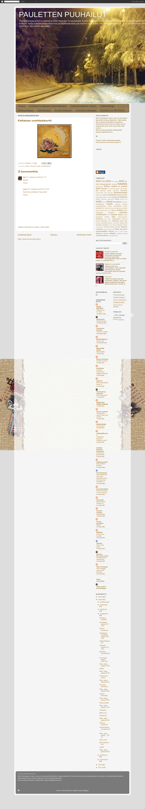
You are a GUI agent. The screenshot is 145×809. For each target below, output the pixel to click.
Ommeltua (123, 212)
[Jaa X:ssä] (46, 163)
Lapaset (124, 204)
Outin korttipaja (102, 567)
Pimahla (99, 543)
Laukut (125, 206)
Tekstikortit (99, 225)
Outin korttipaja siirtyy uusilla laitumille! (101, 570)
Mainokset (107, 208)
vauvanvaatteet (101, 231)
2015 (121, 181)
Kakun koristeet (107, 197)
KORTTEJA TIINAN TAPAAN (102, 403)
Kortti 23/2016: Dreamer (100, 464)
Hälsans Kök (99, 195)
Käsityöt (109, 204)
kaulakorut (123, 197)
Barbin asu (103, 713)
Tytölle (101, 747)
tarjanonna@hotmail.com (52, 780)
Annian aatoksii (102, 411)
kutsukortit (124, 202)
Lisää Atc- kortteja (102, 332)
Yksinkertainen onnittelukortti (104, 729)
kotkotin (99, 381)
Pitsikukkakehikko (122, 217)
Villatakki (105, 233)
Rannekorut (116, 219)
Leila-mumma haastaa (117, 305)
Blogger (86, 790)
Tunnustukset (99, 227)
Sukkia (101, 668)
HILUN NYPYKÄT (99, 307)
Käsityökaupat (44, 110)
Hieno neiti (103, 740)
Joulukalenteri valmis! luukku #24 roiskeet (102, 415)
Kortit (38, 166)
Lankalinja (117, 204)
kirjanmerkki (111, 199)
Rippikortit (98, 221)
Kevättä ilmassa (101, 321)
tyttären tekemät (115, 227)
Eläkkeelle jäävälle (105, 190)
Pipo (113, 217)
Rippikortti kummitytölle (112, 264)
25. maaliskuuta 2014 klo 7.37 (36, 177)
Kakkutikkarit (99, 197)
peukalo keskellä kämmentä (100, 449)
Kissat (117, 199)
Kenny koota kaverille (100, 535)
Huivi (105, 192)
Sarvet (109, 221)
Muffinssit (124, 208)
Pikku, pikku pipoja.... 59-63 (104, 735)
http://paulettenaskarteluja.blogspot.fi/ (108, 142)
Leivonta (99, 208)
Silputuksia (100, 319)
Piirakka (107, 217)
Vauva (116, 229)
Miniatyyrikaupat (25, 110)
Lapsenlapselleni (101, 206)
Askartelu (122, 184)
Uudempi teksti (24, 235)
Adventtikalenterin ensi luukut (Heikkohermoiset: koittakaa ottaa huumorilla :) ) (102, 478)
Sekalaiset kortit (117, 221)
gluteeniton (116, 190)
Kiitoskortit (103, 199)
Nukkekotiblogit (107, 106)
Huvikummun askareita (101, 392)
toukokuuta (103, 605)
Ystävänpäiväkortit (102, 235)
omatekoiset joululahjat (105, 212)
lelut (103, 208)
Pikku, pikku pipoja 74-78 (104, 706)
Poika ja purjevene (103, 723)
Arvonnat (114, 184)
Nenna (113, 210)
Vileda (125, 231)
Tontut (110, 225)
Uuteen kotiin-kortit (109, 229)
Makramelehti (100, 352)
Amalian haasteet (119, 297)
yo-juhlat (119, 233)
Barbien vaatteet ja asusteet (115, 186)
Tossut (114, 225)
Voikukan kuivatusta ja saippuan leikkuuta (102, 371)
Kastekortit (115, 197)
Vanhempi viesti (84, 235)
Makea (112, 208)
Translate (120, 320)
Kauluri (98, 199)
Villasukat (99, 233)
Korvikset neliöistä (103, 618)
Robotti (98, 525)
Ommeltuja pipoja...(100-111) (103, 659)
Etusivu (21, 106)
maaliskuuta (104, 614)
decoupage (116, 188)
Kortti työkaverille (101, 395)
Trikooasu (120, 225)
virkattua (112, 233)
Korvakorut (117, 202)
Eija (24, 177)
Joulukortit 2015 (121, 195)
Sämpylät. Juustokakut (113, 223)
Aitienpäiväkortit (105, 184)
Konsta (122, 199)
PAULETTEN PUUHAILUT (63, 14)
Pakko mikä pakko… (100, 546)
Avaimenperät (99, 186)
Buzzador (104, 188)
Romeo (104, 221)
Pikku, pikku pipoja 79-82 (104, 699)
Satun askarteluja (100, 580)
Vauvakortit (123, 229)
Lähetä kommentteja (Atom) (31, 239)
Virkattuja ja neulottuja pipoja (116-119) (104, 635)
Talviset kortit (123, 223)
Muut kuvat (108, 210)
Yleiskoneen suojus (103, 676)
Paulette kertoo (117, 214)
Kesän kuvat (100, 341)
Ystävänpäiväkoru (113, 235)
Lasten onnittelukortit (114, 206)
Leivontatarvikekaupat (86, 110)
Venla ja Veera (119, 231)
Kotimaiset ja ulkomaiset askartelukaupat (47, 106)
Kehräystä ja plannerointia (100, 453)
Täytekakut (99, 229)
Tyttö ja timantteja (103, 694)
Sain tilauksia (100, 426)
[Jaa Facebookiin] (48, 163)
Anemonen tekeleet (100, 329)
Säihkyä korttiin (102, 462)
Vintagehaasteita (118, 302)
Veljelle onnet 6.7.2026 (100, 311)
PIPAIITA (99, 532)
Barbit (98, 188)
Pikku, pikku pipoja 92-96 (104, 672)
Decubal (122, 188)
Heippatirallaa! (100, 514)
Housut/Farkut (99, 192)
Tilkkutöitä (105, 225)
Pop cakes (107, 219)
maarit (25, 189)
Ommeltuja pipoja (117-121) (104, 624)
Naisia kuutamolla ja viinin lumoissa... (102, 491)
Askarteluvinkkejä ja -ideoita (83, 106)
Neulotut (120, 210)
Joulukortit (112, 195)
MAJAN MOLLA (102, 339)
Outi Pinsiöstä (101, 473)
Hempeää (102, 710)
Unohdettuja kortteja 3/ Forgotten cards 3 (101, 438)
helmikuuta (103, 755)
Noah (125, 210)
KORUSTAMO (101, 424)
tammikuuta (104, 759)
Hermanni (124, 190)
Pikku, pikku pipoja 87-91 (104, 681)
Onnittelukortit (45, 166)
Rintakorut (124, 219)
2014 (27, 166)
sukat (125, 221)
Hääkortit (105, 195)
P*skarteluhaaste (119, 295)
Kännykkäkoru (100, 204)
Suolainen (98, 223)
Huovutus (110, 192)
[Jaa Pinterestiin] (50, 163)
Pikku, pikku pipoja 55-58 (104, 750)
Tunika (125, 225)
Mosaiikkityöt (118, 208)
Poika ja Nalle (104, 703)
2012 (98, 181)
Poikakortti (102, 715)
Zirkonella (100, 500)
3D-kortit (33, 166)
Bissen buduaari (102, 359)
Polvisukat (108, 277)
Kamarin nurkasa (99, 511)
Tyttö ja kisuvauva (103, 629)
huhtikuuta (103, 609)
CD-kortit (110, 188)
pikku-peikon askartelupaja (101, 587)
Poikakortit (99, 219)
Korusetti (104, 202)
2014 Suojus (115, 181)
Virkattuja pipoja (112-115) (104, 647)
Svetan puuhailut (99, 522)
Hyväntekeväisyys (120, 193)
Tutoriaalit (106, 227)
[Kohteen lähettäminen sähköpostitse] (42, 163)
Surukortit (104, 223)
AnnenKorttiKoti (102, 489)
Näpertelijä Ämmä (100, 349)
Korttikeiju (100, 368)
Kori (126, 199)
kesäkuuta (103, 602)
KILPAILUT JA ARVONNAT (113, 110)
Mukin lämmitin (100, 210)
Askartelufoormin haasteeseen (101, 558)
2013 (104, 181)
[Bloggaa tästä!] (44, 163)
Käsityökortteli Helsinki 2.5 (100, 502)
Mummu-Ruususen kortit (102, 555)
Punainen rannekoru (103, 685)
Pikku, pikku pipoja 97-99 (104, 665)
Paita (108, 214)
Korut (109, 201)
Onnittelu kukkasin (102, 361)
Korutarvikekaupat (63, 110)
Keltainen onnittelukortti (104, 653)
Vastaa (25, 183)
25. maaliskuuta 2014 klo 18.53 (38, 189)
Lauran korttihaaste (119, 300)
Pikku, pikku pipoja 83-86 (104, 690)
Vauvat (111, 231)
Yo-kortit (124, 233)
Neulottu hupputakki (111, 251)
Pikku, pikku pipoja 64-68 (104, 719)
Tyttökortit (124, 227)
